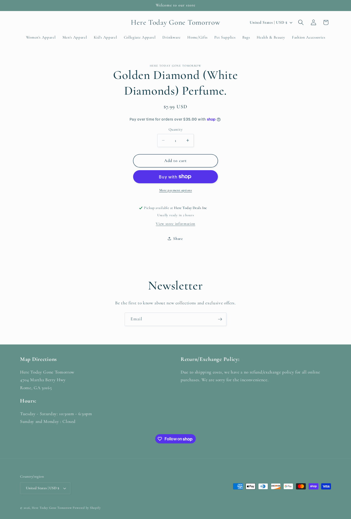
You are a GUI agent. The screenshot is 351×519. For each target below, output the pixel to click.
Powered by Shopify (86, 507)
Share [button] (178, 238)
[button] (301, 22)
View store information (175, 223)
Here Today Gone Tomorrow (52, 507)
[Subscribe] (220, 319)
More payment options (175, 190)
